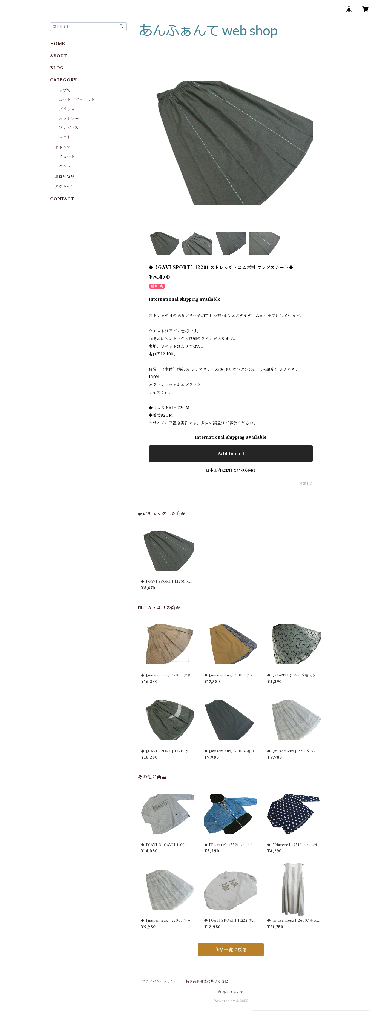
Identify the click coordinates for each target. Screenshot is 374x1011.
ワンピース (69, 127)
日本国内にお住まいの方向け (231, 470)
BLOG (57, 67)
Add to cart (231, 453)
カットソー (69, 118)
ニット (65, 137)
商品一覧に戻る (231, 949)
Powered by (225, 1001)
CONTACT (62, 198)
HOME (57, 43)
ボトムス (62, 147)
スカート (67, 156)
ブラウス (67, 109)
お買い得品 (64, 176)
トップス (62, 90)
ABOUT (58, 55)
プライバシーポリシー (159, 981)
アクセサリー (66, 186)
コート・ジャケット (77, 99)
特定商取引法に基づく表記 (207, 981)
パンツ (65, 166)
